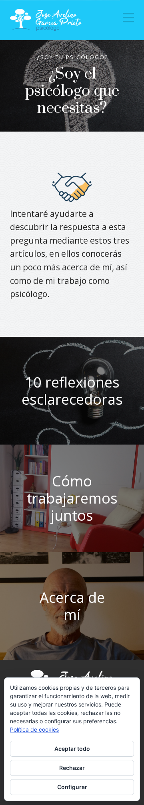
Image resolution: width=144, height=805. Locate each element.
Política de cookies (34, 729)
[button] (128, 17)
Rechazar (72, 767)
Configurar (72, 786)
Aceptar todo (72, 748)
